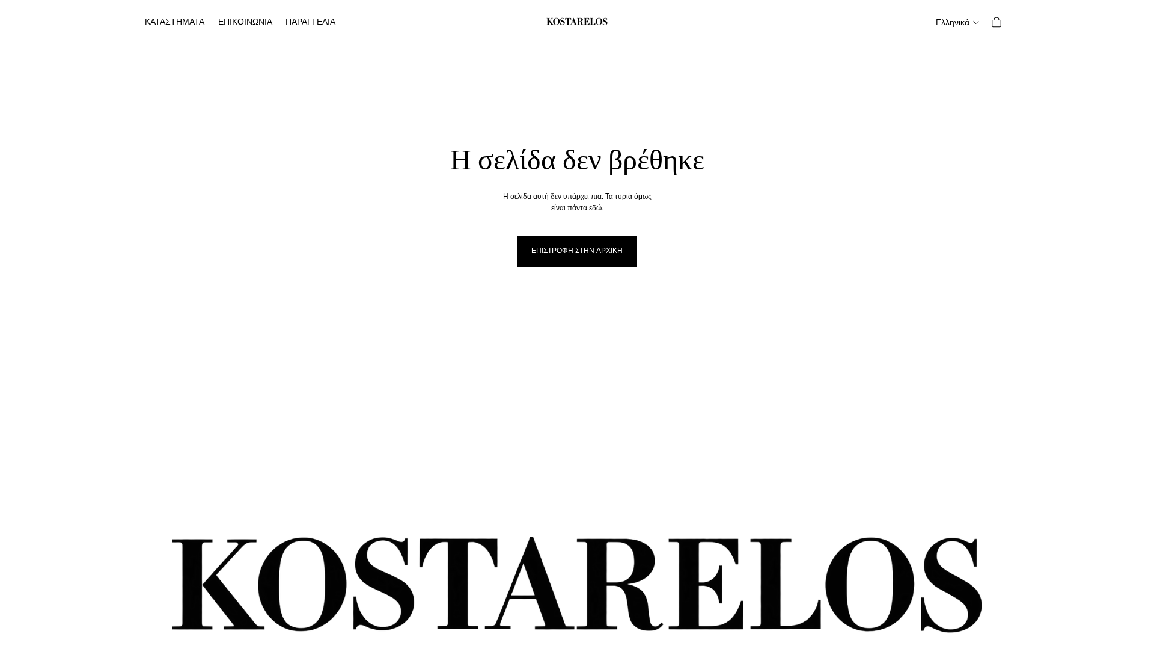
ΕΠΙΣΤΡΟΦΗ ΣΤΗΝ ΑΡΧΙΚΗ (577, 250)
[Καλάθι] (996, 22)
